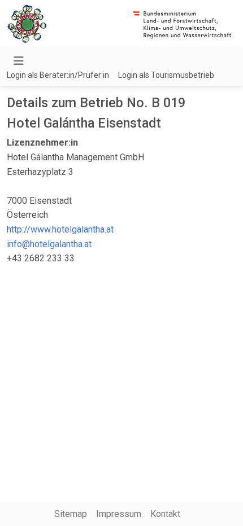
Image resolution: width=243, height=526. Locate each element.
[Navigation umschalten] (19, 61)
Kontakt (165, 514)
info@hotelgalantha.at (49, 244)
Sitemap (70, 514)
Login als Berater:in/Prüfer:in (58, 75)
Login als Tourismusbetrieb (166, 75)
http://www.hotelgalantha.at (60, 229)
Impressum (118, 514)
